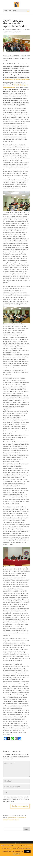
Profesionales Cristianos (13, 29)
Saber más (16, 854)
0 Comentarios (16, 32)
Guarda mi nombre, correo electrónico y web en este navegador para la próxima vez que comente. (16, 799)
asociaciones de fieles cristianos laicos (17, 79)
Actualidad (7, 32)
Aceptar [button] (27, 851)
